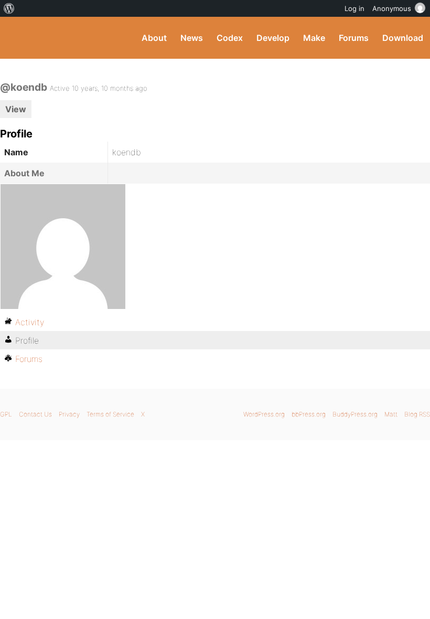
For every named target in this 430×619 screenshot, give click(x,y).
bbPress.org (309, 414)
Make (314, 38)
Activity (29, 322)
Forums (354, 38)
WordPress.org (264, 414)
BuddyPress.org (17, 38)
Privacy (69, 414)
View (15, 109)
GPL (6, 414)
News (191, 38)
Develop (272, 38)
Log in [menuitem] (354, 8)
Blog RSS (417, 414)
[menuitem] (9, 8)
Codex (230, 38)
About (154, 38)
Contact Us (35, 414)
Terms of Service (110, 414)
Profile (27, 340)
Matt (390, 414)
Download (402, 38)
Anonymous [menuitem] (391, 8)
